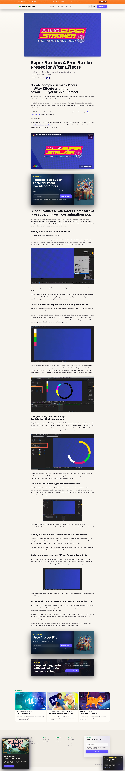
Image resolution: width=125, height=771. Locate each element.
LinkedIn (72, 745)
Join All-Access (101, 6)
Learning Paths (46, 741)
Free (58, 6)
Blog (62, 6)
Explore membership (72, 670)
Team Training (69, 6)
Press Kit (57, 745)
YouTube (72, 748)
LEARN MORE (103, 1)
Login (94, 6)
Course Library (46, 739)
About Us (57, 743)
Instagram (72, 743)
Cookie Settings (97, 764)
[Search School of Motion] (89, 6)
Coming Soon (58, 741)
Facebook (72, 739)
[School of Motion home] (26, 6)
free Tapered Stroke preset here (42, 125)
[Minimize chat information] (122, 757)
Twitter (71, 741)
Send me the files (65, 196)
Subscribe (97, 751)
